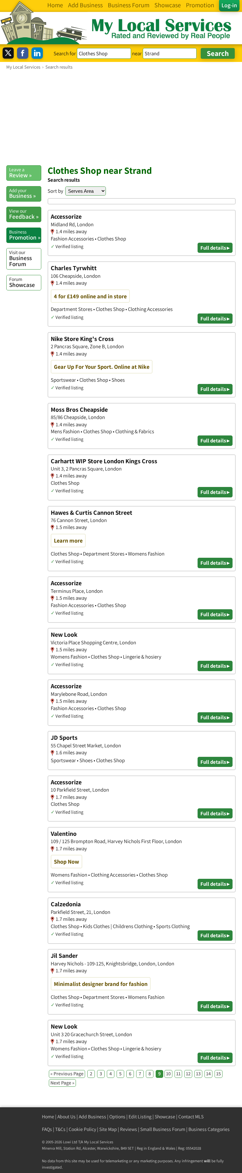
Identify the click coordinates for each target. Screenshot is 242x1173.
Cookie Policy (82, 1129)
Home (48, 1117)
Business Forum (20, 258)
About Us (66, 1117)
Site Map (108, 1129)
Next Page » (62, 1082)
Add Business (92, 1117)
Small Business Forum (162, 1129)
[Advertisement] (121, 117)
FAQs (47, 1129)
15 (218, 1073)
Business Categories (209, 1129)
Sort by (55, 190)
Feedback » (23, 214)
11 (178, 1073)
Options (117, 1117)
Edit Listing (140, 1117)
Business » (22, 193)
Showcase (22, 282)
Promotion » (24, 234)
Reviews (128, 1129)
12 (188, 1073)
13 (198, 1073)
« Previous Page (67, 1073)
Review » (20, 172)
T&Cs (60, 1129)
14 (208, 1073)
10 (168, 1073)
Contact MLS (191, 1117)
